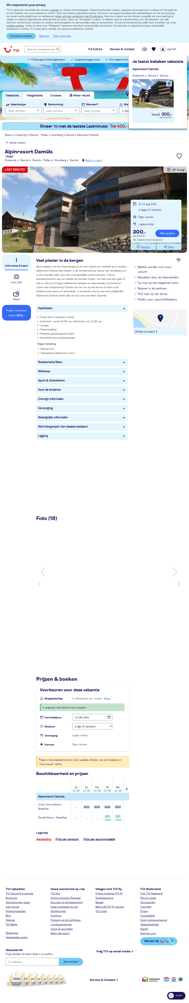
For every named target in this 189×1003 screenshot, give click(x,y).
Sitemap (10, 920)
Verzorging (45, 408)
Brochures (11, 897)
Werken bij (151, 941)
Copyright (145, 906)
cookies (54, 9)
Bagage (99, 902)
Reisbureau (12, 932)
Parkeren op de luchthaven (66, 920)
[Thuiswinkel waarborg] (151, 979)
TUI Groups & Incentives (19, 893)
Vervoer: (49, 744)
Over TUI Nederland (151, 893)
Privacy (144, 911)
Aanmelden (71, 961)
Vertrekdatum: (53, 717)
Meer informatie (62, 35)
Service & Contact (103, 979)
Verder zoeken (18, 142)
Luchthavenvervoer (61, 924)
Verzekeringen (58, 911)
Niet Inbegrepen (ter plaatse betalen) (63, 426)
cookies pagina (15, 25)
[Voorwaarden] (173, 979)
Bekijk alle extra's (60, 933)
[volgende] (174, 572)
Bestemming (55, 104)
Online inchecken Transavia (65, 897)
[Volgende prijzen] (126, 786)
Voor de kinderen (49, 389)
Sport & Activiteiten (51, 380)
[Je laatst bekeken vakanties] (144, 49)
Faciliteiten (45, 308)
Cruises (55, 95)
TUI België (11, 924)
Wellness (44, 371)
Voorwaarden (147, 902)
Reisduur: (50, 726)
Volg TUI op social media (113, 951)
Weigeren (44, 35)
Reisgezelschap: (53, 698)
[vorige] (43, 572)
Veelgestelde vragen (17, 937)
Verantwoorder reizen (18, 902)
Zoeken (170, 110)
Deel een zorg (148, 933)
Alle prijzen (167, 233)
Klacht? (144, 928)
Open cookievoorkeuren (153, 920)
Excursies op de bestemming (67, 902)
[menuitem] (172, 49)
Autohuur (56, 915)
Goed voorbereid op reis (64, 906)
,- (139, 232)
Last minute (12, 906)
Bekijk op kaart (93, 160)
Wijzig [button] (107, 698)
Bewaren (145, 247)
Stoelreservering (104, 897)
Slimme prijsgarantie (150, 59)
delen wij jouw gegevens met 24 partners (79, 16)
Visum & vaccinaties (62, 928)
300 (87, 806)
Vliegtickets (35, 95)
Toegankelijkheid (149, 924)
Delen (171, 247)
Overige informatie (50, 398)
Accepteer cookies (21, 36)
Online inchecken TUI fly (109, 893)
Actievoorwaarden (16, 911)
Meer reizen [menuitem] (81, 95)
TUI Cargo (101, 911)
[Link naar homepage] (11, 49)
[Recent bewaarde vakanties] (153, 49)
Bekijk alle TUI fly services (109, 906)
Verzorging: (51, 735)
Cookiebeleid (147, 915)
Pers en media (148, 897)
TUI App (55, 893)
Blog (8, 915)
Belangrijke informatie (53, 417)
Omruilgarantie (118, 59)
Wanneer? (92, 104)
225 (107, 818)
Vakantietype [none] (18, 104)
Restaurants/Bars (50, 362)
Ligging (43, 435)
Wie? (127, 104)
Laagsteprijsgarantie (87, 59)
